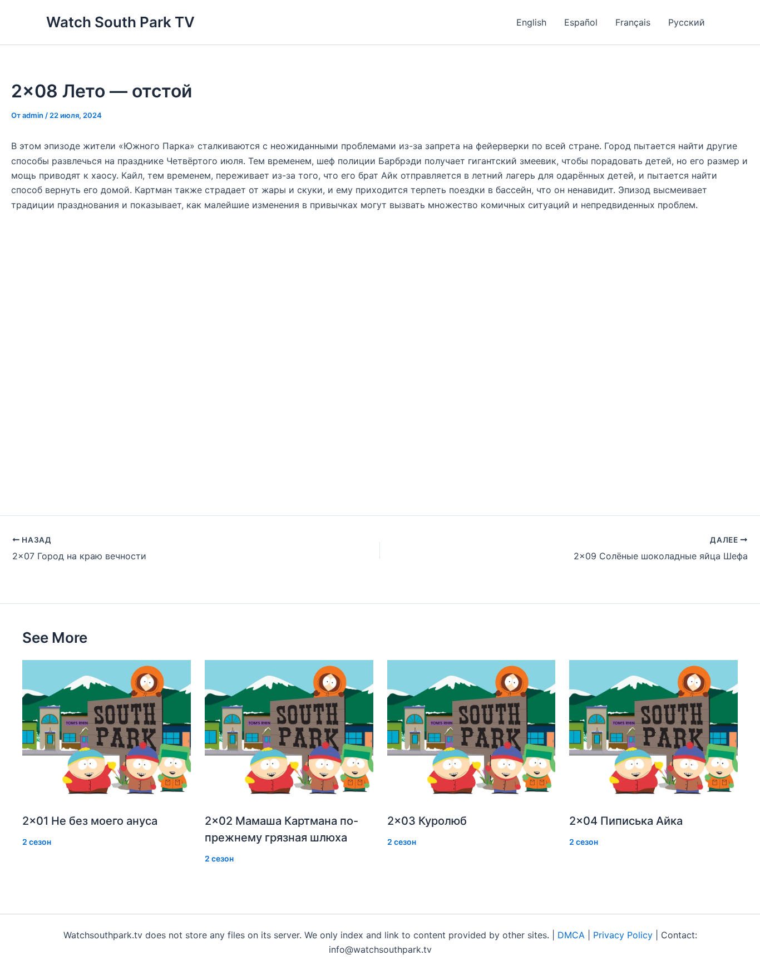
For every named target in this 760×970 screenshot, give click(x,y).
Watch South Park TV (120, 22)
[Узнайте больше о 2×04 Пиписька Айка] (653, 730)
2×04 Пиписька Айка (626, 821)
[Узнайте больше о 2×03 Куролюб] (471, 730)
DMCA (571, 935)
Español (581, 22)
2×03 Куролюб (427, 821)
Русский (686, 22)
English (531, 22)
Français (632, 22)
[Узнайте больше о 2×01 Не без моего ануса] (106, 730)
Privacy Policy (623, 935)
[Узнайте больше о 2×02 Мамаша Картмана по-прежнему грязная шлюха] (289, 730)
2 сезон (36, 841)
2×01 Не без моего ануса (89, 821)
